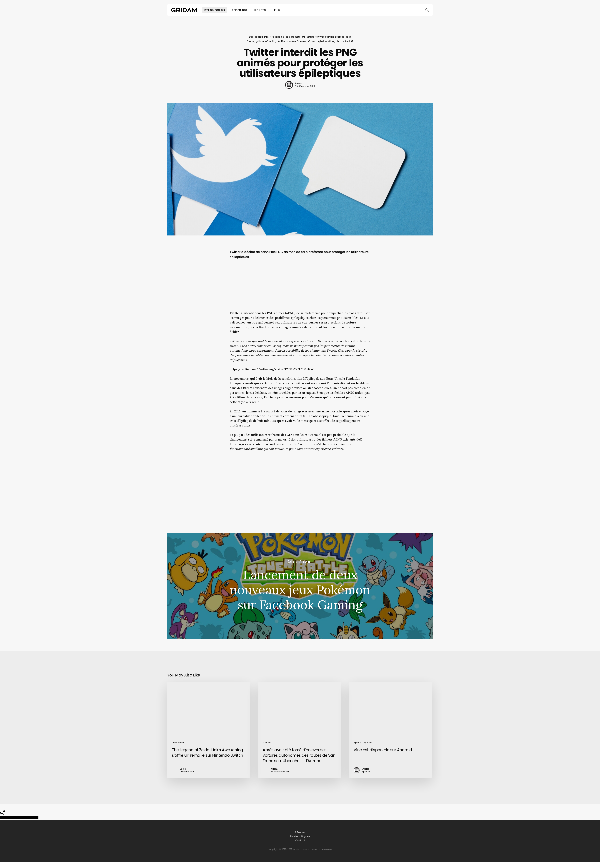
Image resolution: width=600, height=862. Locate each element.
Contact (300, 840)
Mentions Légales (300, 836)
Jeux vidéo (178, 742)
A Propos (300, 832)
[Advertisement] (300, 287)
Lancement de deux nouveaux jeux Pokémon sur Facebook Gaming (300, 586)
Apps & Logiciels (363, 742)
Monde (266, 742)
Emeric (299, 83)
